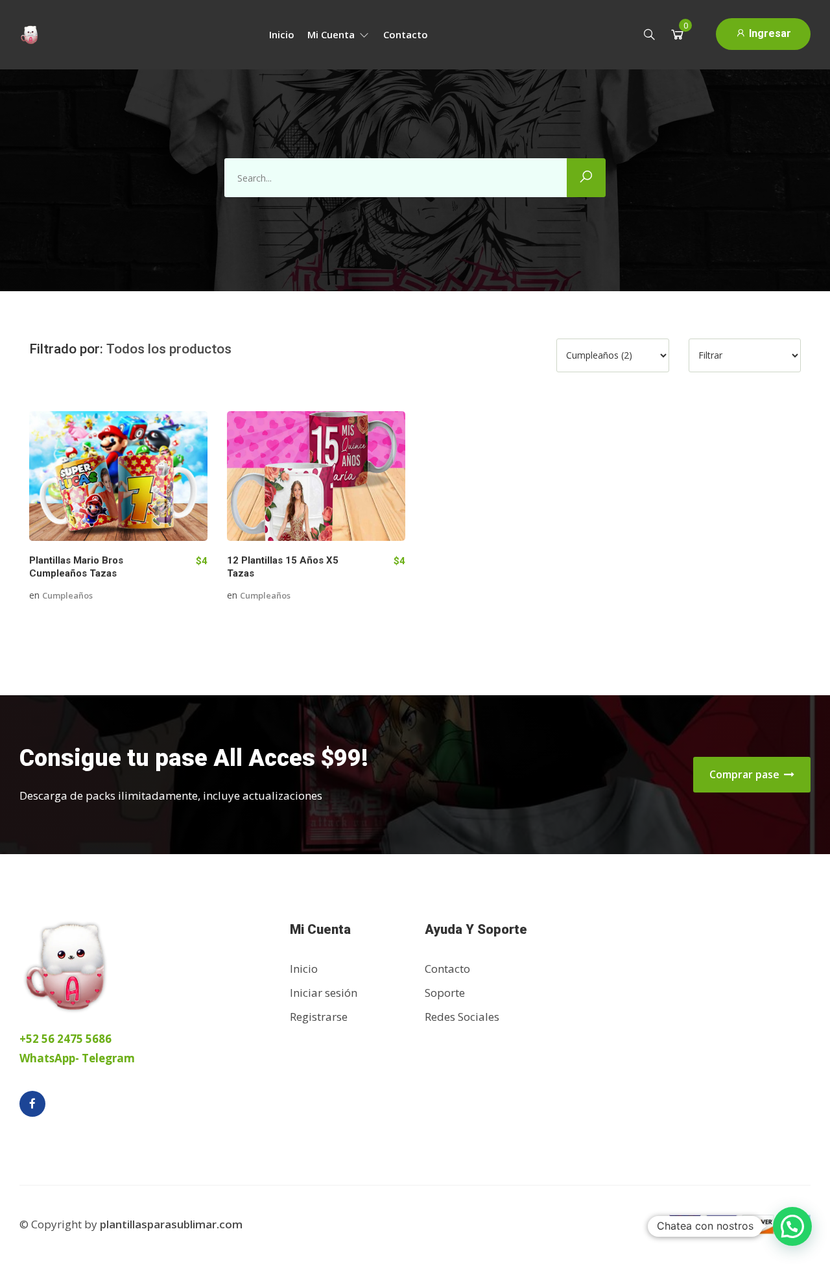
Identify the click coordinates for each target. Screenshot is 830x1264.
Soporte (445, 992)
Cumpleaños (67, 595)
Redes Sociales (462, 1016)
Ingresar (768, 33)
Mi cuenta (332, 34)
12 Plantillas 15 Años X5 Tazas (282, 566)
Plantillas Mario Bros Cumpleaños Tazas (76, 566)
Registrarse (319, 1016)
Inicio (281, 34)
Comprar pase (745, 774)
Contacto (405, 34)
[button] (792, 1226)
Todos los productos (168, 349)
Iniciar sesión (323, 992)
